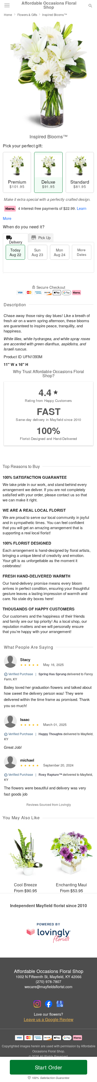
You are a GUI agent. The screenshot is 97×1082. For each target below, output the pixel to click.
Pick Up (44, 237)
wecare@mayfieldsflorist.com (48, 986)
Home (8, 14)
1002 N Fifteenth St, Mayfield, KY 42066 (48, 976)
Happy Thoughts (51, 734)
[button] (86, 1070)
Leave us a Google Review (48, 1019)
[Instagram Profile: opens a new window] (37, 1003)
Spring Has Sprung (52, 674)
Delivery (15, 240)
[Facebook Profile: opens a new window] (48, 1003)
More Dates (81, 252)
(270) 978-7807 (48, 981)
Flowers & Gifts (27, 14)
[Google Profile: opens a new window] (60, 1003)
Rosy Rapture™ (50, 774)
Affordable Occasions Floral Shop (48, 5)
